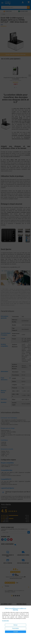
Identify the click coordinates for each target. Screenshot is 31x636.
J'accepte (15, 631)
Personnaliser (15, 628)
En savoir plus (5, 620)
